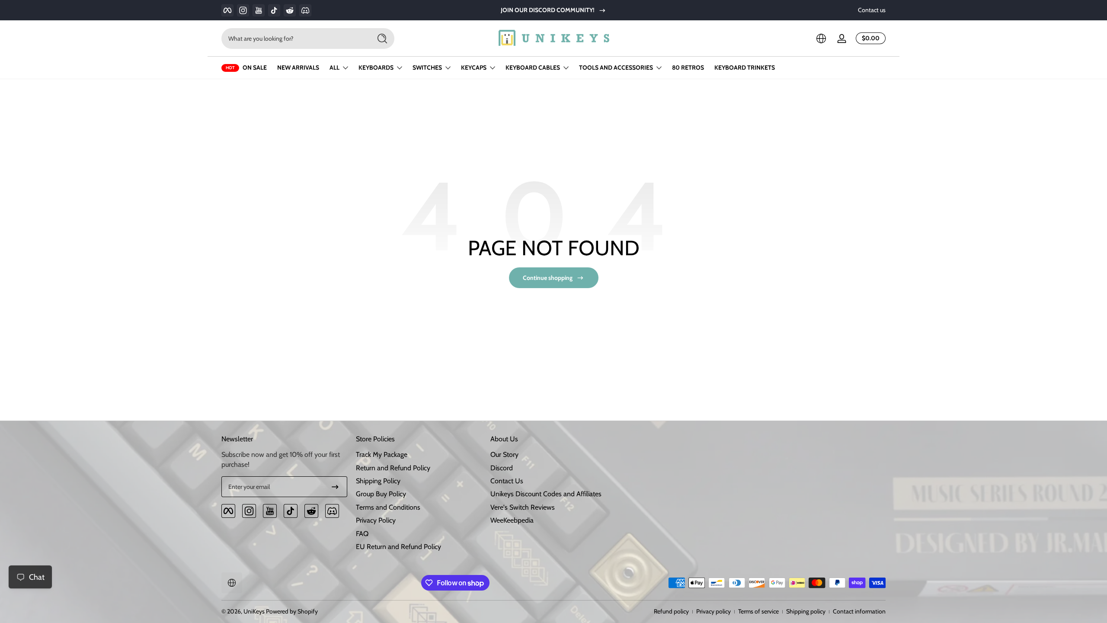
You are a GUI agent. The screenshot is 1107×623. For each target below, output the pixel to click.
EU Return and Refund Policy (398, 547)
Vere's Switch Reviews (522, 507)
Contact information (859, 611)
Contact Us (506, 481)
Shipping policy (805, 611)
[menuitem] (419, 454)
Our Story (504, 454)
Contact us (872, 10)
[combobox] (294, 38)
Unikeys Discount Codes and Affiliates (545, 494)
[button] (821, 38)
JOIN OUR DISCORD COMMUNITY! (548, 10)
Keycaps (473, 67)
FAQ (362, 534)
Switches (427, 67)
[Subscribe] (335, 486)
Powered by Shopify (292, 611)
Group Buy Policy (381, 494)
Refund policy (671, 611)
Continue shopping (548, 278)
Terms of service (758, 611)
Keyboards (376, 67)
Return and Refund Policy (393, 468)
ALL (334, 67)
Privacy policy (713, 611)
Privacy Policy (376, 520)
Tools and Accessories (616, 67)
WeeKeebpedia (512, 520)
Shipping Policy (378, 481)
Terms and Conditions (388, 507)
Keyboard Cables (533, 67)
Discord (501, 468)
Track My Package (381, 454)
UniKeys (254, 611)
